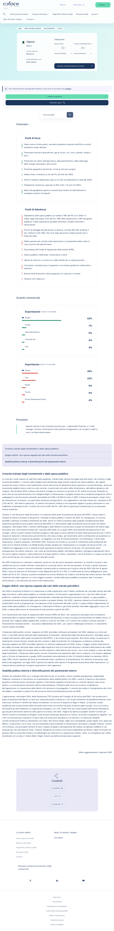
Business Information (23, 843)
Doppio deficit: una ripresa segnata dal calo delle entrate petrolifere (36, 455)
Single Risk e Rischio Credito (26, 847)
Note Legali (57, 897)
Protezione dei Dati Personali (57, 906)
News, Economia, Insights (65, 832)
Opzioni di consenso (57, 924)
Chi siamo (58, 838)
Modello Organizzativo (57, 915)
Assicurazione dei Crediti (25, 838)
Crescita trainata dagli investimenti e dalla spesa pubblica (31, 449)
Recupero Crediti (22, 852)
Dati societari (57, 901)
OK (71, 115)
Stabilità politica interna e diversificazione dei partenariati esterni (35, 462)
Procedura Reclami (57, 920)
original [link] (68, 89)
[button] (5, 14)
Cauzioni (19, 857)
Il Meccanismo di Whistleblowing (57, 911)
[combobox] (53, 115)
